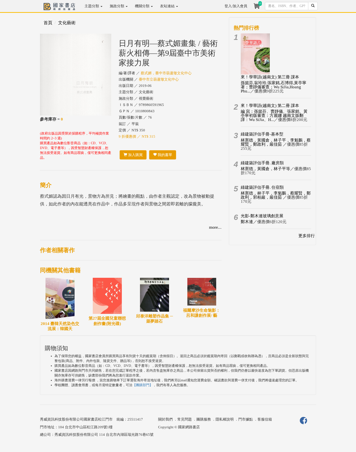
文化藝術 (67, 22)
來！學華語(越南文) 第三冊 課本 (270, 77)
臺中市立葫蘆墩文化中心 (159, 79)
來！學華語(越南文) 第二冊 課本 (270, 105)
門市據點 (245, 419)
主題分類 (92, 6)
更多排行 (306, 236)
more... (215, 227)
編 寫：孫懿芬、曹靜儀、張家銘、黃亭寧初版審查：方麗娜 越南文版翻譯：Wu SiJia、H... (274, 115)
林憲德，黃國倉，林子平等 (265, 168)
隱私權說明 (225, 419)
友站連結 (168, 6)
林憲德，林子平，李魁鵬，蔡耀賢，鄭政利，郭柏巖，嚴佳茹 (276, 195)
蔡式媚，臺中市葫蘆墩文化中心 (166, 73)
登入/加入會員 (235, 6)
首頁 (48, 22)
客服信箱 (264, 419)
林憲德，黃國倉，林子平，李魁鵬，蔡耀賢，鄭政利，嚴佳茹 (276, 142)
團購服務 (203, 419)
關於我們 (165, 419)
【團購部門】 (142, 385)
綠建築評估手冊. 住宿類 (262, 187)
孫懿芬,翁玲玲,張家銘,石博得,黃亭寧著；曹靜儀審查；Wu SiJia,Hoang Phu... (273, 87)
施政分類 (117, 6)
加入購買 (135, 155)
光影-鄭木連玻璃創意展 (262, 216)
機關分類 (142, 6)
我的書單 (164, 155)
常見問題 (184, 419)
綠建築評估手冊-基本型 (262, 134)
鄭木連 (247, 221)
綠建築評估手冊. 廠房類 (262, 163)
